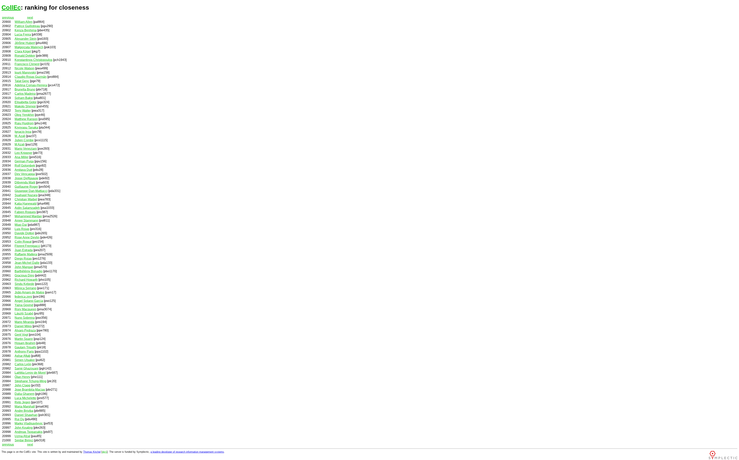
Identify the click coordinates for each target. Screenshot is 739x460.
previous (8, 17)
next (30, 17)
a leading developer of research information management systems (187, 451)
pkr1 (104, 451)
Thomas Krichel (92, 451)
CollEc (11, 7)
